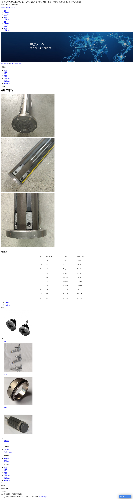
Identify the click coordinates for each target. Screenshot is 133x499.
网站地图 (6, 461)
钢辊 (5, 73)
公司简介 (6, 449)
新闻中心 (6, 16)
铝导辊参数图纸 (8, 452)
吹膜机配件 (7, 83)
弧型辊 (5, 75)
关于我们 (6, 12)
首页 (5, 11)
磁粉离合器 (7, 80)
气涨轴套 (8, 305)
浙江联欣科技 (43, 497)
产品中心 (6, 14)
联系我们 (6, 19)
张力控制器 (7, 81)
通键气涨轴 (17, 63)
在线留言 (6, 17)
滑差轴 (7, 302)
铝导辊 (5, 70)
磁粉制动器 (7, 78)
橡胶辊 (5, 77)
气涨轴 (12, 63)
